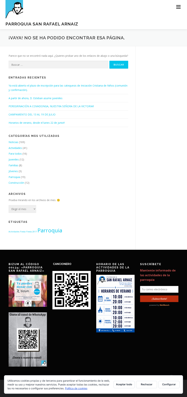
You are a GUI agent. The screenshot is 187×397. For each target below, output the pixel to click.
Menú (178, 7)
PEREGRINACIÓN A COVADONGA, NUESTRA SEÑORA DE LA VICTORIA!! (51, 106)
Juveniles (14, 159)
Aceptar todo (124, 384)
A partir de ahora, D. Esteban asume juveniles (35, 98)
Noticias (13, 142)
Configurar (169, 384)
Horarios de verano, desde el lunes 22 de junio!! (37, 122)
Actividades (15, 148)
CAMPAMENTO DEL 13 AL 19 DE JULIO (32, 114)
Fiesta (23, 231)
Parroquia (14, 177)
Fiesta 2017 (31, 231)
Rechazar (146, 384)
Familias (13, 165)
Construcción (16, 182)
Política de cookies (76, 388)
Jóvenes (13, 171)
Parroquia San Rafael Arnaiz (41, 23)
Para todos (15, 153)
